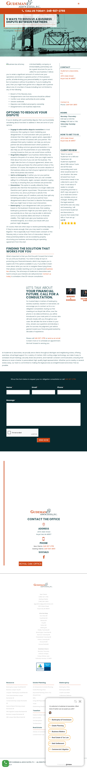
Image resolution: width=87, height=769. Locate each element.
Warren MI (44, 620)
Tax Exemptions (37, 720)
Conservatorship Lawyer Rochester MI (16, 702)
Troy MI (43, 623)
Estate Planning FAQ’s (39, 690)
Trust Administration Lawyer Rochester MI (14, 697)
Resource (10, 683)
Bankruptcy (64, 683)
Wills (34, 698)
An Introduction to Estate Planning (43, 687)
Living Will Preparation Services (42, 701)
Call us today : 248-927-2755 (45, 11)
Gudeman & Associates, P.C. (14, 28)
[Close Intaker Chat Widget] (80, 701)
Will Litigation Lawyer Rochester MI (16, 711)
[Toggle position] (75, 701)
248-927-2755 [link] (39, 338)
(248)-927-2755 (43, 597)
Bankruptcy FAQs (64, 687)
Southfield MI (43, 618)
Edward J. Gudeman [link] (71, 298)
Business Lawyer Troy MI (13, 690)
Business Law (19, 31)
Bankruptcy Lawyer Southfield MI (16, 687)
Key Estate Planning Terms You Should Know (42, 694)
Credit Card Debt (64, 692)
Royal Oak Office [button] (30, 563)
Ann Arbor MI (43, 616)
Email (35, 387)
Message (11, 400)
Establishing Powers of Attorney (42, 706)
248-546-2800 (71, 105)
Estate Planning (39, 683)
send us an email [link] (54, 338)
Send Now (43, 440)
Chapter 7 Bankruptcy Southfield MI (16, 692)
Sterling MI (43, 627)
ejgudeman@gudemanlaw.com (43, 604)
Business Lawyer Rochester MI (15, 714)
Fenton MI (43, 625)
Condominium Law (38, 734)
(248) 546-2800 (43, 601)
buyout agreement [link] (37, 162)
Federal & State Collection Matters (43, 715)
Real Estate (37, 727)
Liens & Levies (37, 718)
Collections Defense (65, 695)
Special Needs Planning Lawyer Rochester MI (15, 707)
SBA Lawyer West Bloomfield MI (15, 717)
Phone (60, 387)
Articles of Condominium (40, 732)
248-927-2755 (48, 546)
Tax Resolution (37, 723)
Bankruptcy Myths (64, 690)
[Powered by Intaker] (69, 764)
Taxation (36, 711)
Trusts (34, 703)
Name (9, 387)
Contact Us (65, 102)
